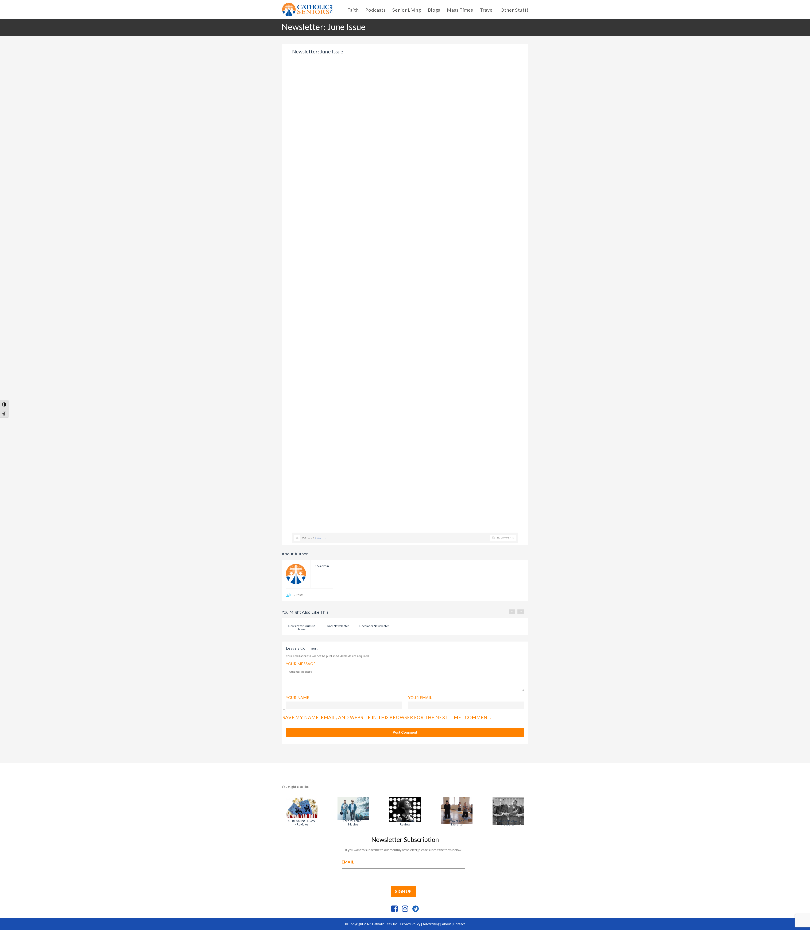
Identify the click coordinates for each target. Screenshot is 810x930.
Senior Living (406, 10)
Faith (353, 10)
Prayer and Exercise (456, 822)
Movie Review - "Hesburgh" (508, 822)
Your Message (301, 664)
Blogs (434, 10)
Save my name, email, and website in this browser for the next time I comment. (387, 717)
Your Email (420, 697)
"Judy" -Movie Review (405, 822)
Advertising (431, 924)
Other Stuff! (514, 10)
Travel (487, 10)
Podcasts (375, 10)
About (446, 924)
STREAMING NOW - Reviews (301, 822)
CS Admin (320, 537)
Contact (459, 924)
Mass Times (460, 10)
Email (348, 862)
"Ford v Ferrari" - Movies (353, 822)
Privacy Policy (410, 924)
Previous (512, 611)
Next (520, 611)
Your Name (297, 697)
